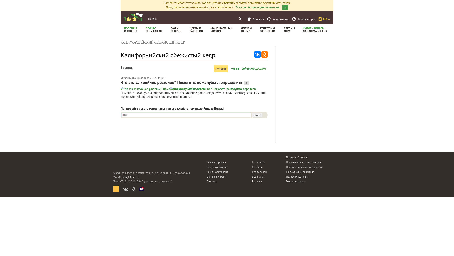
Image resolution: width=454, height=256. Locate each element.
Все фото (257, 167)
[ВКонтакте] (257, 54)
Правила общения (296, 157)
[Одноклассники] (264, 54)
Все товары (258, 162)
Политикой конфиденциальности (257, 7)
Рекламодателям (295, 181)
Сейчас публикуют (217, 167)
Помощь (211, 181)
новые (235, 68)
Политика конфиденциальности (304, 167)
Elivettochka (128, 77)
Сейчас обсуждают (217, 172)
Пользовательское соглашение (304, 162)
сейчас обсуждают (254, 68)
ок (285, 7)
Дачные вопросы (216, 176)
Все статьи (258, 176)
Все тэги (257, 181)
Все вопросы (259, 172)
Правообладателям (297, 176)
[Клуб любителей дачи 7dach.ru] (133, 17)
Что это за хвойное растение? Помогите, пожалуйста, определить (181, 82)
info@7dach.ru (130, 177)
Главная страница (216, 162)
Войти (326, 19)
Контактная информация (300, 172)
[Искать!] (240, 18)
